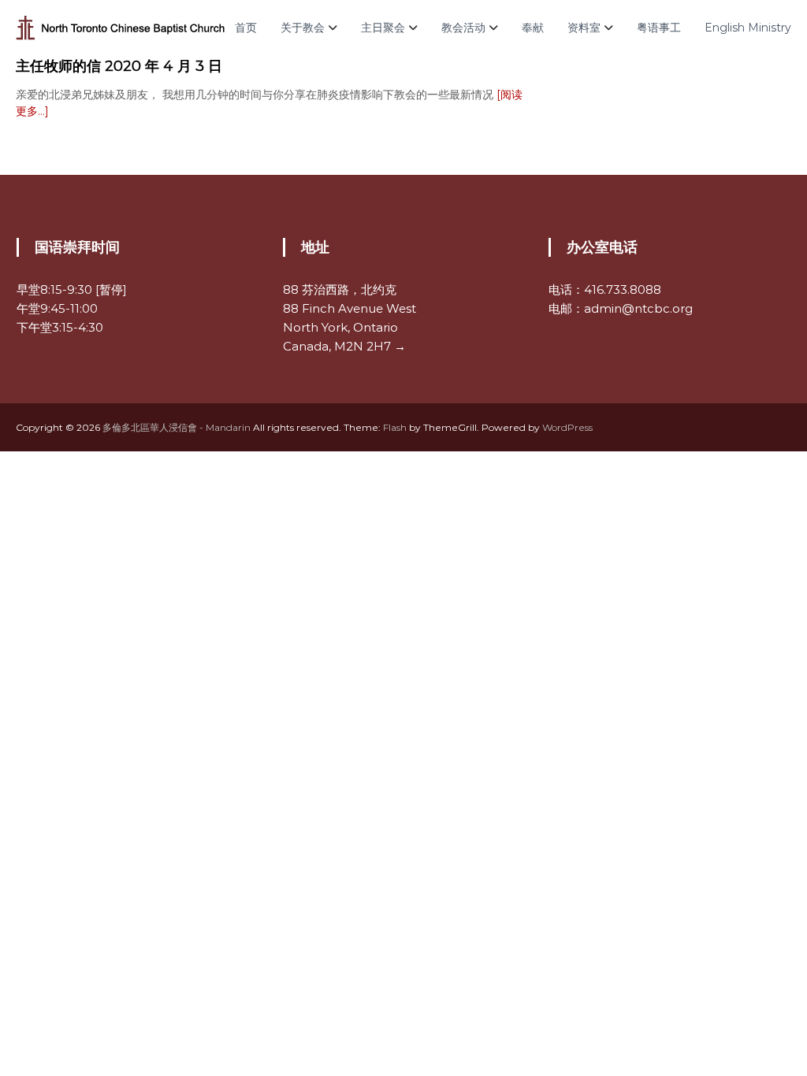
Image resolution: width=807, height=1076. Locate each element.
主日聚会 (383, 27)
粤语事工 (659, 27)
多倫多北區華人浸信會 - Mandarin (176, 427)
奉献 (533, 27)
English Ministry (748, 27)
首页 (246, 27)
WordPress (567, 427)
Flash (395, 427)
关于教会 (303, 27)
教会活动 (463, 27)
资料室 (584, 27)
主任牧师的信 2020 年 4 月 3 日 (119, 66)
